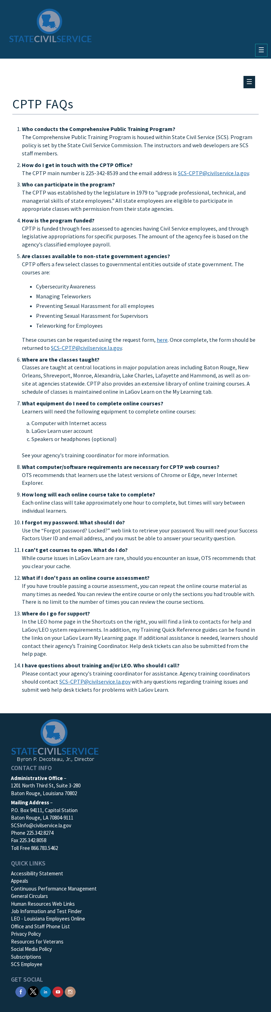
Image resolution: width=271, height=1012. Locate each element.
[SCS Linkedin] (45, 991)
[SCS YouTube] (58, 991)
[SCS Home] (50, 25)
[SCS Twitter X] (33, 991)
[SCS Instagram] (70, 991)
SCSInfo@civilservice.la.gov (41, 825)
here (162, 339)
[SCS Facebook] (20, 991)
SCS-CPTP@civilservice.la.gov (213, 173)
